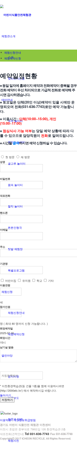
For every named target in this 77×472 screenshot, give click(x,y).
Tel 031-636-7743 (37, 434)
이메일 (4, 230)
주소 (2, 247)
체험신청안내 (12, 52)
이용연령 (5, 285)
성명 (2, 162)
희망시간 (5, 338)
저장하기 (7, 399)
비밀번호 (5, 179)
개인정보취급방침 (24, 420)
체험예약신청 (12, 58)
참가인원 (5, 307)
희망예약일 (6, 328)
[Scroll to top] (1, 443)
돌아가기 (5, 395)
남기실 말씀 (6, 347)
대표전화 (5, 196)
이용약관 (5, 420)
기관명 (4, 264)
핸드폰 (4, 213)
